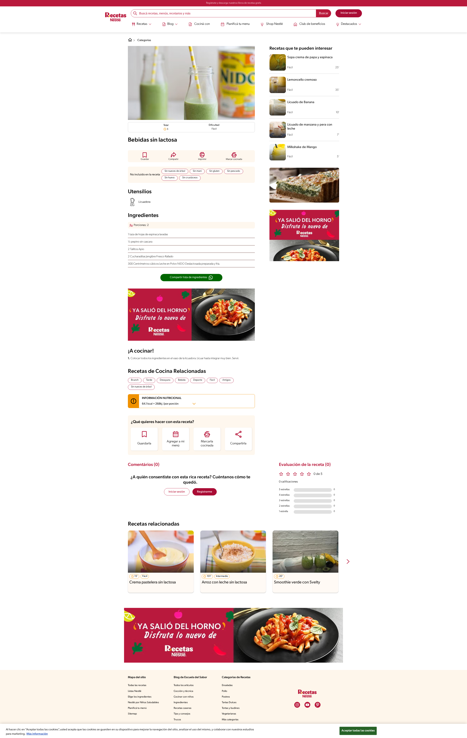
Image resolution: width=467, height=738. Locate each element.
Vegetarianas (229, 713)
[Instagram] (297, 705)
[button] (145, 156)
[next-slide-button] (348, 562)
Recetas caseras (182, 708)
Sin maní (197, 171)
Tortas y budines (231, 708)
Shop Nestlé (274, 24)
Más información (37, 734)
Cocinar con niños (184, 696)
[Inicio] (115, 17)
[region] (233, 731)
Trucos (177, 719)
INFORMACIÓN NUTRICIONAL (161, 401)
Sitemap (132, 713)
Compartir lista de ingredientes (188, 277)
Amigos (226, 380)
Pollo (224, 691)
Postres (226, 696)
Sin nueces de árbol (175, 171)
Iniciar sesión (177, 491)
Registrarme (204, 491)
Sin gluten (214, 171)
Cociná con (202, 24)
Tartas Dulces (229, 702)
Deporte (197, 380)
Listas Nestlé (134, 691)
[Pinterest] (318, 705)
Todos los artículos (184, 685)
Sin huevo (170, 177)
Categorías (144, 40)
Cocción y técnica (183, 691)
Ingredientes (181, 702)
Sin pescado (233, 171)
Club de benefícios (312, 24)
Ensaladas (227, 685)
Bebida (182, 380)
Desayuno (165, 380)
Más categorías (230, 719)
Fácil (212, 380)
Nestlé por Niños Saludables (143, 702)
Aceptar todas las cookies (358, 730)
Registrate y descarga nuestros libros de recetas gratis (233, 3)
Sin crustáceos (190, 177)
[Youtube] (307, 705)
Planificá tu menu (238, 24)
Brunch (134, 380)
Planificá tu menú (137, 708)
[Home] (130, 41)
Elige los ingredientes (139, 696)
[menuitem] (141, 25)
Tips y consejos (182, 713)
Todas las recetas (137, 685)
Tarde (149, 380)
